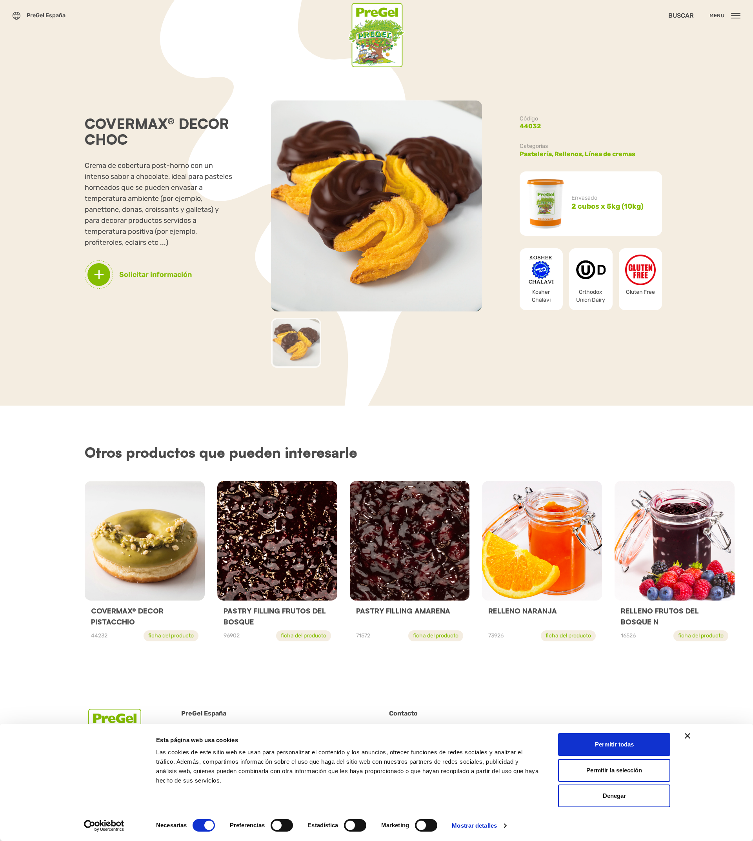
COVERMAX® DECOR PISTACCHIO (127, 616)
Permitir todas (614, 744)
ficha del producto (171, 635)
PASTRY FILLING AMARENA (403, 610)
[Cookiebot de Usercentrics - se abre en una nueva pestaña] (104, 826)
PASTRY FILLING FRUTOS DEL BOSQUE (275, 616)
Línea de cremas (610, 154)
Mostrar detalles (474, 825)
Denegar (614, 795)
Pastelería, (537, 154)
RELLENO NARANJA (522, 610)
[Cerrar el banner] (687, 736)
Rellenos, (570, 154)
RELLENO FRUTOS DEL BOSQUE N (660, 616)
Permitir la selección (614, 770)
